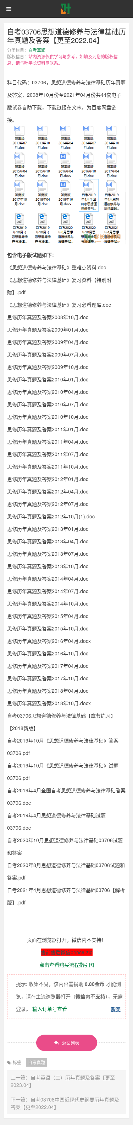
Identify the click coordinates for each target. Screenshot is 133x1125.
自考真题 (36, 50)
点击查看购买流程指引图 (66, 964)
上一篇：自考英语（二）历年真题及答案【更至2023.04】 (63, 1081)
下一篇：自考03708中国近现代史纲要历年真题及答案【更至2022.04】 (65, 1103)
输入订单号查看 (49, 1008)
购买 (116, 1009)
